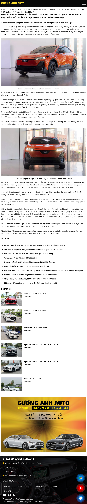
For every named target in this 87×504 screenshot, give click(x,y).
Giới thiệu (23, 486)
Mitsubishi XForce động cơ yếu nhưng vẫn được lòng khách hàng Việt (30, 283)
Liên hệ (54, 486)
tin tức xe (15, 9)
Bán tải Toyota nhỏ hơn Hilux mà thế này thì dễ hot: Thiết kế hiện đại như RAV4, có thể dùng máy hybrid (43, 270)
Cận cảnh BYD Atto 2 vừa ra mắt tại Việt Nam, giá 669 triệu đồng (28, 254)
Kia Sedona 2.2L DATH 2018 (35, 327)
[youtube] (9, 495)
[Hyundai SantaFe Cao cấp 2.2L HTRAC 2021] (11, 350)
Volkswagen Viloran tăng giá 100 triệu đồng (20, 258)
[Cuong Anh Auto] (13, 3)
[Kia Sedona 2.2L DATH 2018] (11, 333)
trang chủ (5, 9)
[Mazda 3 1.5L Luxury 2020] (11, 316)
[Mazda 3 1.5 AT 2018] (11, 384)
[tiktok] (13, 495)
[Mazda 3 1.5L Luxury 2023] (11, 299)
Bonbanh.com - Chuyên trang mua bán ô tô (28, 501)
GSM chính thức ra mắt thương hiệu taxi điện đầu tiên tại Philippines (30, 275)
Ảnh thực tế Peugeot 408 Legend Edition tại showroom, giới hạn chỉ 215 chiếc (33, 249)
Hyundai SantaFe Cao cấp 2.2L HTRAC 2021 (42, 344)
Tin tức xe (39, 486)
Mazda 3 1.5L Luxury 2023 (35, 293)
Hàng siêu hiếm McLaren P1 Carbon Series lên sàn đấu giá (26, 266)
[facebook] (5, 495)
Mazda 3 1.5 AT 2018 (32, 378)
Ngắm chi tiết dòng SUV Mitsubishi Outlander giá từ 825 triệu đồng (29, 262)
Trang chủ (6, 486)
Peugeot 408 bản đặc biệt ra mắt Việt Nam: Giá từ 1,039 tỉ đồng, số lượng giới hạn (35, 245)
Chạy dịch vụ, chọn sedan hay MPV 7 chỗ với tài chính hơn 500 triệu (30, 279)
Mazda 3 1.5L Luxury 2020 (35, 310)
